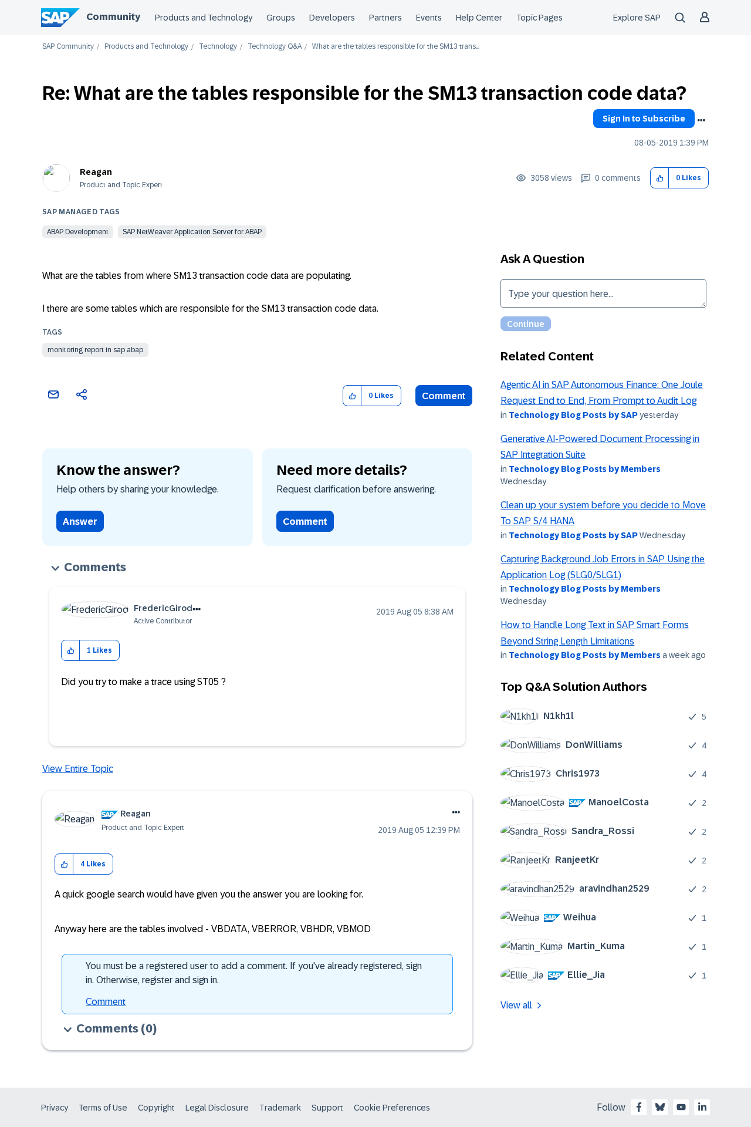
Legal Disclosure (217, 1107)
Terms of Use (103, 1107)
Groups (280, 17)
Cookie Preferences (392, 1107)
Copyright (156, 1107)
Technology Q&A (275, 46)
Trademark (280, 1107)
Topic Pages (539, 17)
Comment (444, 396)
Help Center (479, 17)
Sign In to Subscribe (644, 118)
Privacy (54, 1107)
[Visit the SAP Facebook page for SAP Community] (639, 1107)
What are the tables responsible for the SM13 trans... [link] (395, 46)
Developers (332, 17)
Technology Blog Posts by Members (585, 469)
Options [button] (701, 120)
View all (516, 1005)
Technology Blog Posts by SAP (573, 415)
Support (327, 1107)
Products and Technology (203, 17)
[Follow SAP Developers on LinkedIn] (702, 1107)
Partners (385, 17)
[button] (660, 178)
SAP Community (68, 46)
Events (429, 17)
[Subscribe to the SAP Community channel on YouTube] (681, 1107)
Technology (218, 46)
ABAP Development (78, 232)
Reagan (96, 172)
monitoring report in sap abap (95, 350)
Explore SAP (637, 17)
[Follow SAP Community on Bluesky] (660, 1107)
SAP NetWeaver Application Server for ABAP (192, 232)
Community (113, 17)
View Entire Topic (77, 769)
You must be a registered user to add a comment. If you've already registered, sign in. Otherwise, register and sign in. (254, 973)
